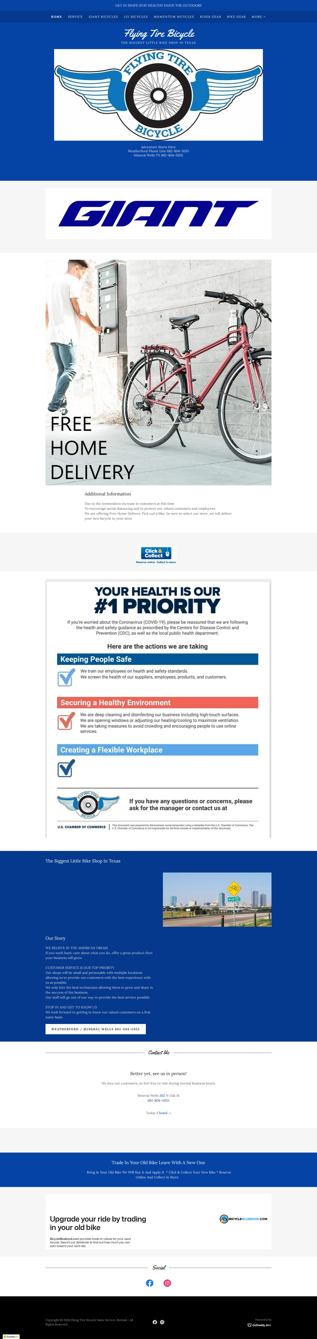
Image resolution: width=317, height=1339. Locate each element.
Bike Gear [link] (236, 16)
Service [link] (75, 16)
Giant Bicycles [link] (103, 16)
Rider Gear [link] (210, 16)
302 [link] (162, 1095)
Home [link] (56, 16)
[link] (158, 35)
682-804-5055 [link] (158, 1100)
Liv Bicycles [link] (136, 16)
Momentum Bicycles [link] (174, 16)
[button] (259, 16)
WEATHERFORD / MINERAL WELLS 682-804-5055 (95, 1029)
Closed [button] (162, 1113)
